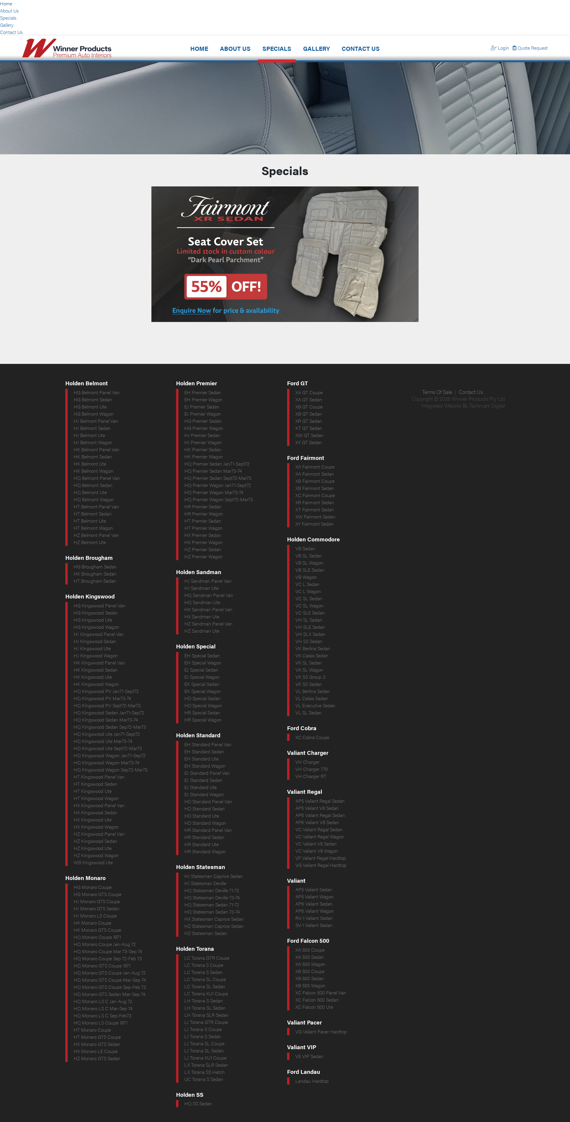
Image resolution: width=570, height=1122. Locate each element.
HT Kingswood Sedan (95, 783)
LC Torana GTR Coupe (206, 957)
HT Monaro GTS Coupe (97, 1036)
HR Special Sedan (202, 712)
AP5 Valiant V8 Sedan (317, 807)
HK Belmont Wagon (93, 470)
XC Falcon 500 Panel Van (320, 992)
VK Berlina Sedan (312, 648)
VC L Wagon (308, 591)
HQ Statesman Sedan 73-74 (212, 911)
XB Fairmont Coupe (315, 480)
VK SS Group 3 (310, 676)
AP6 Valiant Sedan (313, 903)
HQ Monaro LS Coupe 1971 (100, 1022)
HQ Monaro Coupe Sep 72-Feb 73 (108, 958)
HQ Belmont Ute (90, 492)
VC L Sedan (307, 584)
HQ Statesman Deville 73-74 (212, 897)
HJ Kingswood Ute (92, 648)
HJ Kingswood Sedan (95, 641)
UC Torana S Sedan (203, 1079)
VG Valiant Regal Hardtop (320, 865)
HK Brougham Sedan (95, 573)
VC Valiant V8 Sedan (316, 843)
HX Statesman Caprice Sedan (214, 918)
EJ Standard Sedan (203, 780)
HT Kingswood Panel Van (99, 776)
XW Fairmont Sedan (315, 516)
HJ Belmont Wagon (93, 442)
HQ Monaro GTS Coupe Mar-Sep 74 (110, 979)
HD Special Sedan (202, 698)
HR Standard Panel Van (208, 829)
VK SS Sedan (308, 684)
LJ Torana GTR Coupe (206, 1022)
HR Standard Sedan (204, 837)
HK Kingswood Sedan (96, 669)
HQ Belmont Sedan (93, 485)
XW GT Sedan (309, 435)
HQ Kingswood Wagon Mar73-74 (106, 762)
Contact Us (11, 32)
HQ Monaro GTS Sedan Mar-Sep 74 (109, 994)
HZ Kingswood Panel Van (99, 833)
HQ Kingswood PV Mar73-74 (102, 698)
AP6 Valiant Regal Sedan (320, 815)
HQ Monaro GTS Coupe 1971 (102, 965)
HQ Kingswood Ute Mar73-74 (103, 741)
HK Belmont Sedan (93, 456)
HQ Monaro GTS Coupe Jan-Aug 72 (109, 972)
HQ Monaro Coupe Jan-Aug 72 (105, 944)
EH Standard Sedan (204, 751)
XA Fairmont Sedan (314, 473)
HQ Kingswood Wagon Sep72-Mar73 (111, 769)
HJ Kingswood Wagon (96, 655)
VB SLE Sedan (309, 569)
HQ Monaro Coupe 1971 (97, 937)
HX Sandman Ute (201, 616)
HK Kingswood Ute (93, 676)
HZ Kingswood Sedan (95, 840)
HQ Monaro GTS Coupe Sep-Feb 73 (110, 986)
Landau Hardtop (312, 1080)
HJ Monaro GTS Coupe (97, 901)
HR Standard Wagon (205, 851)
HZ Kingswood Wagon (96, 855)
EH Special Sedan (202, 655)
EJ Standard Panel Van (207, 772)
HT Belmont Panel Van (96, 506)
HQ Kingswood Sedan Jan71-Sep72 (109, 712)
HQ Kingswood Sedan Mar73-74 (106, 719)
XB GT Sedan (308, 413)
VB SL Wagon (309, 562)
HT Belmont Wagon (93, 527)
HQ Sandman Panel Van (208, 595)
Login (503, 47)
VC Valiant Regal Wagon (319, 836)
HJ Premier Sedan (202, 435)
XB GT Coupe (309, 406)
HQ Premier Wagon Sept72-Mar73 (218, 499)
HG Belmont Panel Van (97, 392)
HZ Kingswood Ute (93, 848)
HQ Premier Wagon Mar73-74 (213, 492)
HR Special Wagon (203, 719)
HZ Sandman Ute (201, 630)
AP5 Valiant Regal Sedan (320, 800)
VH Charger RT (310, 776)
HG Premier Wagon (203, 428)
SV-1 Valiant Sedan (313, 925)
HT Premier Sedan (202, 520)
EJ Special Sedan (201, 669)
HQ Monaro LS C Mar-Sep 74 (103, 1008)
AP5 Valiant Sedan (313, 889)
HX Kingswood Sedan (95, 812)
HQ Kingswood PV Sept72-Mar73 (107, 705)
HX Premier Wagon (203, 542)
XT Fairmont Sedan (314, 509)
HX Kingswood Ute (93, 819)
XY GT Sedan (308, 442)
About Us (9, 10)
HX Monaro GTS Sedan (97, 1044)
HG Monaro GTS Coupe (97, 894)
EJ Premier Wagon (202, 413)
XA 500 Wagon (310, 964)
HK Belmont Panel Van (96, 449)
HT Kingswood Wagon (96, 798)
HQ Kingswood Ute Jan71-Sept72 (107, 733)
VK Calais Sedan (311, 655)
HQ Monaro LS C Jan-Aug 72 (103, 1001)
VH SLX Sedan (310, 634)
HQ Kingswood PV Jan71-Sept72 (106, 691)
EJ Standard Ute (200, 787)
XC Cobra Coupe (312, 737)
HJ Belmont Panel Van (96, 420)
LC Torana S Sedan (203, 972)
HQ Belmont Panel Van (97, 477)
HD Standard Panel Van (208, 801)
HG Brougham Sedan (95, 566)
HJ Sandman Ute (201, 587)
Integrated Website (441, 405)
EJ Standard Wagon (204, 794)
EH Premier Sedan (202, 392)
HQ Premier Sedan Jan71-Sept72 (216, 463)
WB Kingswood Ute (93, 862)
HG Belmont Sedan (93, 399)
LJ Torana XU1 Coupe (205, 1057)
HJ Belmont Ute (89, 435)
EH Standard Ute (201, 758)
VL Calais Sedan (311, 698)
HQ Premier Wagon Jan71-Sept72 (217, 485)
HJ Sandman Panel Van (208, 580)
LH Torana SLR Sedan (206, 1014)
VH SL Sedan (308, 619)
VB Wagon (306, 576)
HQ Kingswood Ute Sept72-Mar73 (108, 748)
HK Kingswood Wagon (96, 684)
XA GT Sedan (308, 399)
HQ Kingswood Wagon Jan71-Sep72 (109, 755)
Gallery (6, 24)
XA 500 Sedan (309, 956)
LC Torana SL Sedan (204, 986)
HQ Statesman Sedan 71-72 (211, 904)
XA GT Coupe (309, 392)
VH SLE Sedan (310, 626)
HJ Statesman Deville (205, 883)
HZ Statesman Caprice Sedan (214, 926)
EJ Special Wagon (202, 676)
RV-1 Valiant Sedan (314, 917)
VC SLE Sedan (310, 612)
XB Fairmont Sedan (314, 488)
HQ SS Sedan (198, 1103)
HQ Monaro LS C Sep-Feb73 (103, 1015)
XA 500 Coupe (309, 949)
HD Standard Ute (201, 815)
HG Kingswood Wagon (96, 626)
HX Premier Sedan (202, 535)
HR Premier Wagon (203, 513)
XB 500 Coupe (309, 971)
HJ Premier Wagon (203, 442)
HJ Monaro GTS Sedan (96, 908)
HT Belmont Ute (90, 520)
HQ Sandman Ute (202, 602)
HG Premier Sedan (203, 420)
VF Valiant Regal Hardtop (320, 857)
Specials (8, 17)
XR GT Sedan (308, 420)
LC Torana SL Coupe (205, 979)
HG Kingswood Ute (93, 619)
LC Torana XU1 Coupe (206, 993)
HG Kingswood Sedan (96, 612)
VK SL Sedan (308, 662)
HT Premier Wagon (203, 527)
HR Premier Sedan (202, 506)
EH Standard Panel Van (208, 744)
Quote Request (532, 47)
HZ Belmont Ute (90, 542)
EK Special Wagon (202, 691)
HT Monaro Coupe (92, 1029)
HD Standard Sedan (204, 808)
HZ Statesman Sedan (205, 933)
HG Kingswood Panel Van (99, 605)
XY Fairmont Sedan (314, 523)
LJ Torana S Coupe (203, 1029)
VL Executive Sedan (315, 705)
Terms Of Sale (437, 391)
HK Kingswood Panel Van (99, 662)
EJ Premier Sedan (201, 406)
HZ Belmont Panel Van (96, 535)
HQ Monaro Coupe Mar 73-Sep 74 (108, 951)
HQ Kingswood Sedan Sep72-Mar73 (110, 726)
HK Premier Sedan (202, 449)
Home (6, 3)
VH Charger (307, 761)
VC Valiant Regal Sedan (319, 829)
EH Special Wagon (202, 662)
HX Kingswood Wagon (96, 826)
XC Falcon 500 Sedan (317, 999)
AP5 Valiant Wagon (314, 896)
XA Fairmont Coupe (315, 466)
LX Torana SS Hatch (204, 1071)
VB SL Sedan (308, 555)
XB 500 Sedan (309, 978)
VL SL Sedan (308, 712)
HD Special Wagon (203, 705)
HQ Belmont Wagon (94, 499)
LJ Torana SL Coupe (204, 1043)
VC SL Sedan (308, 598)
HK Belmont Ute (90, 463)
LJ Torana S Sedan (202, 1036)
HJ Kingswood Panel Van (99, 634)
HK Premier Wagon (203, 456)
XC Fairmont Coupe (315, 495)
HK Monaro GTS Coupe (97, 929)
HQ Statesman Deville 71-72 (211, 890)
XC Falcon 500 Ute (314, 1006)
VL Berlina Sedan (312, 691)
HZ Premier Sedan (202, 549)
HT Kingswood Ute (93, 791)
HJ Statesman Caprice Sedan (213, 876)
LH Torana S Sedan (203, 1000)
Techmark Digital (487, 405)
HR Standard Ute (201, 844)
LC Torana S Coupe (203, 964)
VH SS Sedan (308, 641)
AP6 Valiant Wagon (314, 910)
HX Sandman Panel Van (208, 609)
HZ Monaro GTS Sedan (97, 1058)
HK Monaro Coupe (92, 922)
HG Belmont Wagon (94, 413)
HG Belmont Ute (90, 406)
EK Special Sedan (201, 684)
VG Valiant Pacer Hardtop (321, 1031)
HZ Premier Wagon (203, 556)
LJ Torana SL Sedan (204, 1050)
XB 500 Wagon (310, 985)
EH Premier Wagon (203, 399)
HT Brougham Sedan (95, 580)
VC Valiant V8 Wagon (316, 850)
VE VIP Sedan (309, 1056)
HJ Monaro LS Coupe (95, 915)
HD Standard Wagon (205, 822)
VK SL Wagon (309, 669)
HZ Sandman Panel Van (208, 623)
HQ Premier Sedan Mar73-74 (213, 470)
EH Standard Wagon (205, 765)
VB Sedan (305, 548)
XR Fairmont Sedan (314, 502)
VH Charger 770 (311, 769)
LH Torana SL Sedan (205, 1007)
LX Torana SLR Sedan (206, 1064)
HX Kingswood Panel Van (99, 805)
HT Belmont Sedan (93, 513)
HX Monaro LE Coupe (96, 1051)
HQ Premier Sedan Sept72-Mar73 (217, 477)
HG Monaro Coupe (93, 887)
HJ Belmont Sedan (92, 428)
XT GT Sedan (308, 428)
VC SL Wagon (309, 605)
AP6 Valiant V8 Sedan (317, 822)
